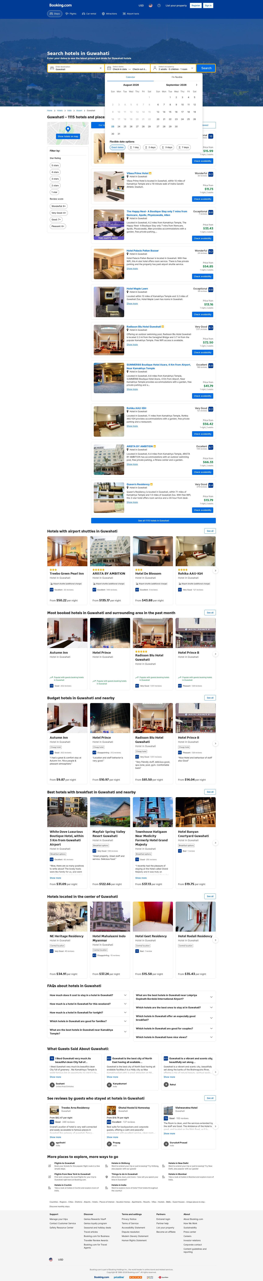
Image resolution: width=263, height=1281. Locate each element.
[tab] (130, 77)
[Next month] (196, 84)
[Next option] (215, 570)
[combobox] (76, 69)
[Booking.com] (61, 5)
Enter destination (63, 67)
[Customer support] (159, 5)
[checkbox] (149, 97)
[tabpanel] (153, 117)
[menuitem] (54, 13)
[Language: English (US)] (150, 5)
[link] (68, 165)
